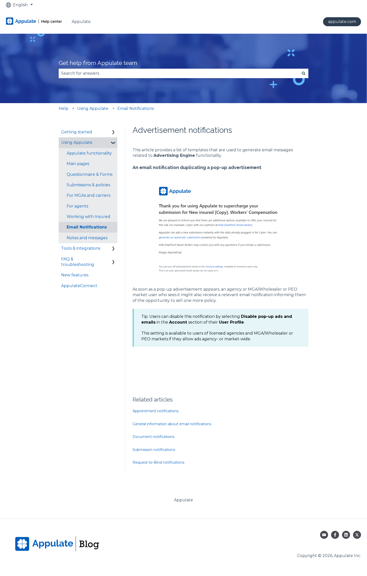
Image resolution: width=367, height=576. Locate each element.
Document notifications (153, 436)
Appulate (81, 21)
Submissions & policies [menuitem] (88, 185)
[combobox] (179, 73)
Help (63, 108)
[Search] (303, 73)
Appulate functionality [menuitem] (89, 153)
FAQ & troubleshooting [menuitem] (77, 262)
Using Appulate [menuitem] (76, 142)
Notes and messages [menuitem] (87, 237)
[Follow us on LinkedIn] (346, 535)
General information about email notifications (172, 424)
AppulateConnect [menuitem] (79, 285)
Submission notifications (154, 449)
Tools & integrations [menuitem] (80, 248)
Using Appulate (92, 108)
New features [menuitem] (74, 275)
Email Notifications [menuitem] (87, 227)
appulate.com (342, 21)
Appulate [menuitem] (183, 500)
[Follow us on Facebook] (335, 535)
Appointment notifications (156, 411)
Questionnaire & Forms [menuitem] (89, 174)
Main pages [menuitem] (78, 163)
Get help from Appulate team (98, 62)
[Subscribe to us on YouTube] (324, 535)
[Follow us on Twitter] (357, 535)
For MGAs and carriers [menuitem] (88, 195)
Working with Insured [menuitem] (88, 216)
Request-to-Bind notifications (158, 462)
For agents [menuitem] (77, 206)
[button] (113, 132)
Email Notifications (135, 108)
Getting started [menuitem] (76, 132)
